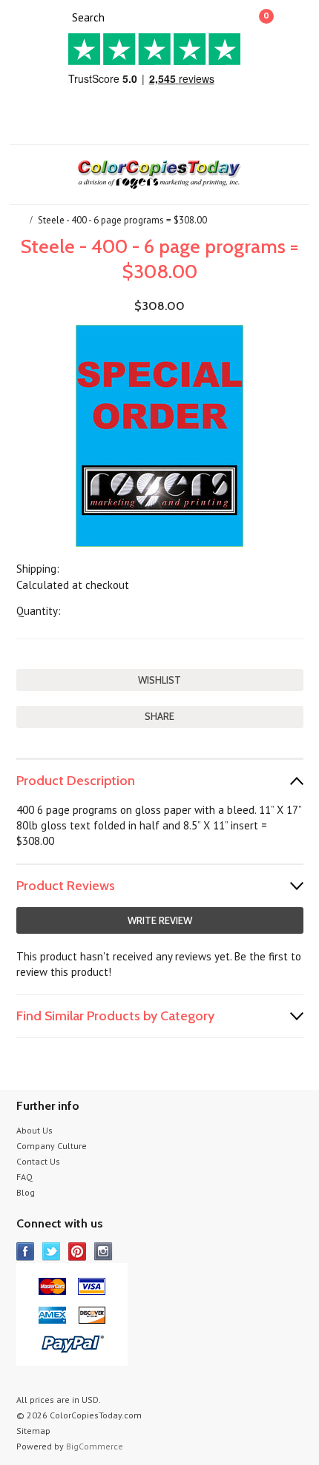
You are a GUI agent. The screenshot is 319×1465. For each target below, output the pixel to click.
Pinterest (77, 1251)
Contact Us (38, 1161)
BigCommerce (94, 1446)
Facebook (25, 1251)
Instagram (103, 1251)
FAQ (24, 1176)
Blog (25, 1192)
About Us (34, 1130)
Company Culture (51, 1145)
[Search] (59, 16)
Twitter (51, 1251)
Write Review (160, 920)
